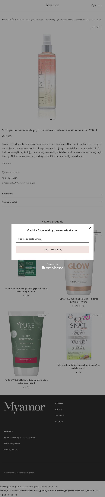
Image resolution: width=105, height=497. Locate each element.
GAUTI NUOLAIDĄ (52, 249)
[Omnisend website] (52, 266)
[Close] (90, 227)
